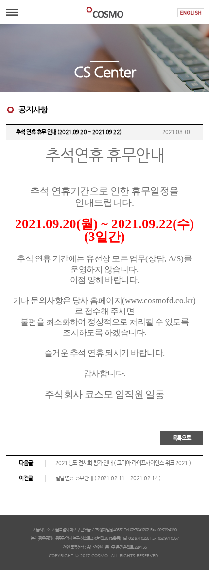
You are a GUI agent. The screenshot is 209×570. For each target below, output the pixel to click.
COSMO (104, 12)
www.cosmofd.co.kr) (160, 300)
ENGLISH (190, 12)
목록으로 (182, 438)
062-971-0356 (138, 538)
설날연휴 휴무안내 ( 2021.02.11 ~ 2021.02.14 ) (108, 478)
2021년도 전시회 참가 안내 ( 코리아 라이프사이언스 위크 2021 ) (123, 463)
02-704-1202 (139, 529)
